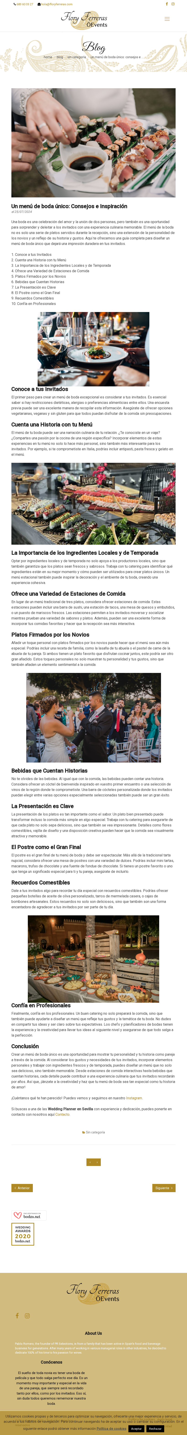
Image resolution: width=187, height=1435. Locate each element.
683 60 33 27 (24, 4)
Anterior (23, 1188)
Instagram (134, 1098)
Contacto (62, 1114)
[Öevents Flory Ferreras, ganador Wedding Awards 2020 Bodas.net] (22, 1233)
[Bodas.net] (29, 1215)
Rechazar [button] (155, 1428)
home (48, 57)
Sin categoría (77, 57)
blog (60, 57)
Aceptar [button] (136, 1428)
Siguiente (163, 1188)
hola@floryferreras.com (57, 4)
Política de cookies (111, 1429)
